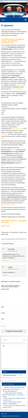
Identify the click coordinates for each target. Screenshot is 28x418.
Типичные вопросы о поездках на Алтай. (13, 221)
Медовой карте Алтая (8, 204)
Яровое (3, 138)
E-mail (3, 313)
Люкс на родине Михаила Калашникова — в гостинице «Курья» (13, 394)
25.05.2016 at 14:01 (12, 269)
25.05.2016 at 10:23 (12, 251)
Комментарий (5, 289)
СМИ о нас (5, 226)
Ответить (4, 260)
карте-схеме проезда (16, 89)
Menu (2, 1)
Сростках (13, 149)
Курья (2, 155)
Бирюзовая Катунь (17, 128)
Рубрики (4, 375)
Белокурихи (4, 134)
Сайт (2, 319)
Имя (2, 307)
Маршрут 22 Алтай (13, 13)
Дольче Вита (19, 85)
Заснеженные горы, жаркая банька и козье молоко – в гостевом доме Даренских (13, 389)
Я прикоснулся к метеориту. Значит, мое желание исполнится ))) (12, 40)
